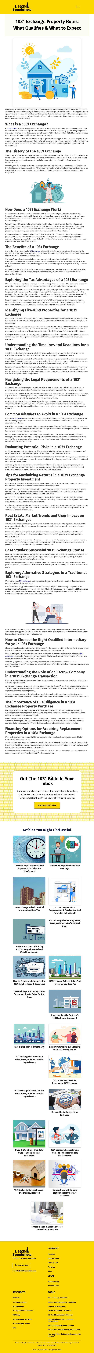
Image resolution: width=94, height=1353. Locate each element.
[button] (77, 7)
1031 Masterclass (19, 1302)
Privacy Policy (53, 1282)
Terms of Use (53, 1286)
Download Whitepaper (47, 805)
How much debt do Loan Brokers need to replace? (64, 1335)
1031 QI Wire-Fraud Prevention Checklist (64, 1330)
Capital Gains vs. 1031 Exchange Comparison (61, 1320)
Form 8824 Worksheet (56, 1306)
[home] (43, 6)
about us (51, 1254)
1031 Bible (16, 1298)
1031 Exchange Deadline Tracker (61, 1326)
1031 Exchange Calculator (58, 1298)
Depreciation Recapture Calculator (62, 1302)
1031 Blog (16, 1315)
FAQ (14, 1328)
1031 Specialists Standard (23, 1311)
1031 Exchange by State (22, 1319)
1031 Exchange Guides (21, 1324)
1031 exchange (12, 128)
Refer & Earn (53, 1263)
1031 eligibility (18, 1306)
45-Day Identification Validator (60, 1315)
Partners (51, 1267)
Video (50, 1271)
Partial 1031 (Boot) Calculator (59, 1311)
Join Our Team (53, 1259)
